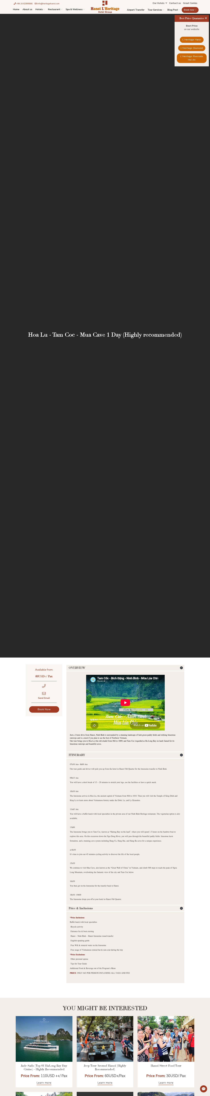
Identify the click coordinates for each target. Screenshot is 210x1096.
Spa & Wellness (74, 9)
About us (27, 9)
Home (16, 9)
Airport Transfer (135, 9)
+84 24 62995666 (24, 3)
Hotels (39, 9)
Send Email (44, 698)
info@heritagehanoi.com (48, 3)
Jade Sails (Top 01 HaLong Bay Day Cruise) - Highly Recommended (44, 1067)
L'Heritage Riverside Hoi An (191, 58)
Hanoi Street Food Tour (166, 1066)
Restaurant (54, 9)
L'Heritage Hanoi (191, 39)
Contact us (175, 3)
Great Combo (190, 3)
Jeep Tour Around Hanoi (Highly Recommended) (105, 1067)
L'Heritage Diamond (192, 48)
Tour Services (155, 9)
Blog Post (172, 9)
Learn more (44, 1082)
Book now (189, 9)
